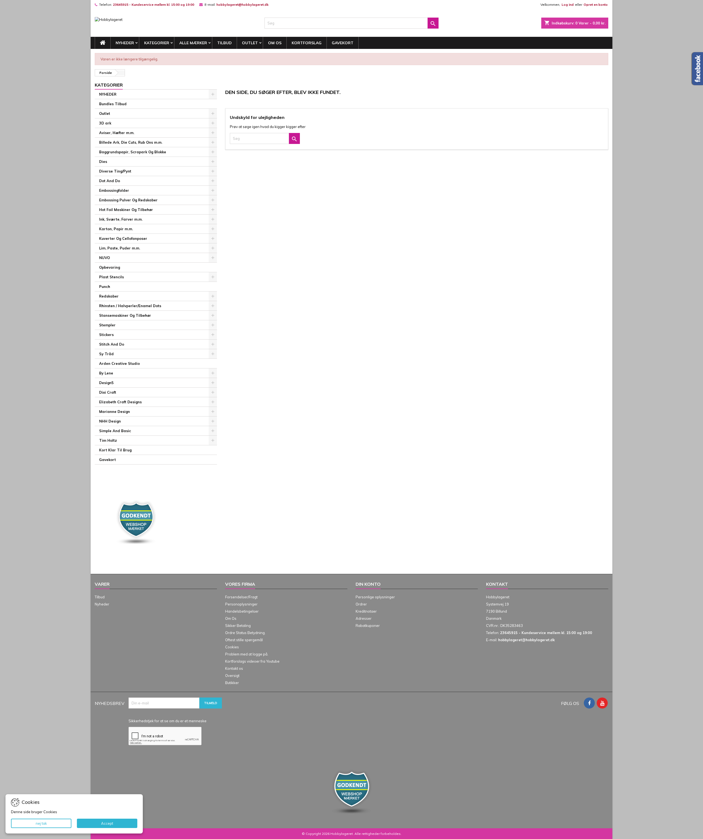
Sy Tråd (106, 354)
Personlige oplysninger (375, 597)
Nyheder (102, 604)
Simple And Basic (115, 431)
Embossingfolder (114, 190)
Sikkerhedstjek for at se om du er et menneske (168, 721)
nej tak (41, 823)
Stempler (107, 325)
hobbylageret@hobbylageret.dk (242, 4)
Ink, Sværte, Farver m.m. (121, 219)
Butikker (232, 682)
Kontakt (497, 584)
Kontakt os (234, 668)
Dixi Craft (107, 392)
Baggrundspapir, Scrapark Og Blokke (132, 152)
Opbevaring (109, 267)
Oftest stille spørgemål (244, 640)
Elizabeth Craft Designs (120, 402)
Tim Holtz (108, 440)
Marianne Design (114, 411)
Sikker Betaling (238, 625)
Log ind (568, 4)
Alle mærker (193, 42)
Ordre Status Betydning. (245, 632)
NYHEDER (125, 42)
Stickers (106, 334)
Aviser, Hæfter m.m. (116, 132)
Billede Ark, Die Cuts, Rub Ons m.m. (130, 142)
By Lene (106, 373)
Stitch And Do (111, 344)
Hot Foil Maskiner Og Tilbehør (126, 209)
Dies (103, 161)
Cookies (232, 647)
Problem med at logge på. (246, 654)
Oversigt (232, 675)
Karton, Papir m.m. (116, 229)
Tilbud (224, 42)
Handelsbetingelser (242, 611)
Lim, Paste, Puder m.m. (119, 248)
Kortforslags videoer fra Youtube (252, 661)
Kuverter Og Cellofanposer (123, 238)
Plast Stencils (111, 277)
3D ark (105, 123)
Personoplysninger (241, 604)
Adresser (364, 618)
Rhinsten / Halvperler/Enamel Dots (130, 306)
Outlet (250, 42)
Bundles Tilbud (113, 104)
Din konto (368, 584)
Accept (107, 823)
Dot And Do (109, 181)
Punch (104, 286)
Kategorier (156, 42)
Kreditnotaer (366, 611)
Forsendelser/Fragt (241, 597)
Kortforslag (307, 42)
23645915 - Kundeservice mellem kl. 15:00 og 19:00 (153, 4)
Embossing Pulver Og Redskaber (128, 200)
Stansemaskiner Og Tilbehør (125, 315)
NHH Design (110, 421)
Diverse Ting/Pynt (115, 171)
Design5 (106, 382)
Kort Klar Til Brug (115, 450)
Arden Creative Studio (119, 363)
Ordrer (361, 604)
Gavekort (342, 42)
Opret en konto (596, 4)
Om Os (274, 42)
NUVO (104, 257)
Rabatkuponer (368, 625)
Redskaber (109, 296)
